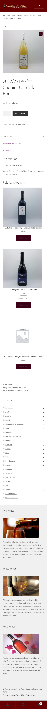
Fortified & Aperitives (13, 436)
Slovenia (8, 473)
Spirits (7, 485)
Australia (8, 412)
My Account (8, 705)
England (8, 432)
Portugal (8, 465)
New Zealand (10, 461)
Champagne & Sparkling (14, 424)
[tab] (23, 136)
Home (8, 15)
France (14, 15)
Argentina (9, 408)
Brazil (7, 420)
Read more (23, 305)
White (26, 15)
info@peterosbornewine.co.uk (14, 387)
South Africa (10, 477)
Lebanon (8, 457)
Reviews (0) (7, 150)
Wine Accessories (11, 498)
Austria (8, 416)
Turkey (7, 489)
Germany (8, 445)
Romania (8, 469)
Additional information (12, 143)
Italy (7, 453)
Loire (20, 15)
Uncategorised (11, 494)
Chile (7, 428)
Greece (7, 449)
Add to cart (20, 113)
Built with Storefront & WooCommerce (19, 695)
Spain (7, 481)
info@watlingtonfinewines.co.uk (15, 390)
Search (23, 705)
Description (7, 136)
